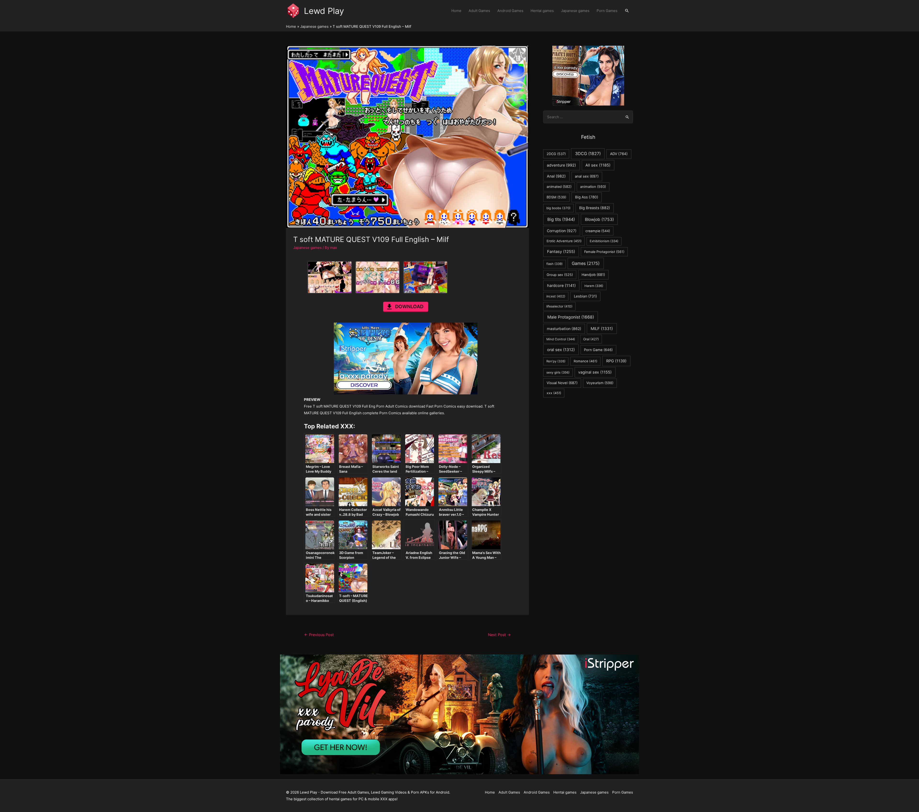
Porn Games (607, 10)
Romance (585, 361)
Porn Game (598, 350)
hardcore (561, 285)
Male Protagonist (570, 316)
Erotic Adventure (564, 241)
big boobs (558, 208)
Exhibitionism (604, 241)
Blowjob (599, 219)
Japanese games (575, 10)
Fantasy (561, 251)
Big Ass (586, 197)
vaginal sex (595, 372)
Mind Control (560, 339)
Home (456, 10)
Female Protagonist (604, 252)
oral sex (561, 349)
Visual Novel (562, 383)
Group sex (560, 275)
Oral (591, 339)
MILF (602, 328)
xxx (554, 393)
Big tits (561, 219)
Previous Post (319, 635)
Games (586, 263)
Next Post (499, 635)
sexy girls (558, 372)
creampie (597, 231)
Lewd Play (324, 11)
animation (593, 187)
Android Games (510, 10)
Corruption (562, 231)
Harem (593, 286)
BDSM (556, 197)
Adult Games (479, 10)
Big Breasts (594, 208)
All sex (598, 165)
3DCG (588, 153)
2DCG (556, 154)
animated (559, 187)
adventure (561, 165)
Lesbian (585, 296)
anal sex (587, 176)
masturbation (564, 328)
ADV (619, 153)
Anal (556, 176)
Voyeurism (599, 383)
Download (409, 306)
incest (555, 296)
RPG (616, 360)
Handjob (593, 275)
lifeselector (559, 306)
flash (554, 264)
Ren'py (556, 361)
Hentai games (542, 10)
